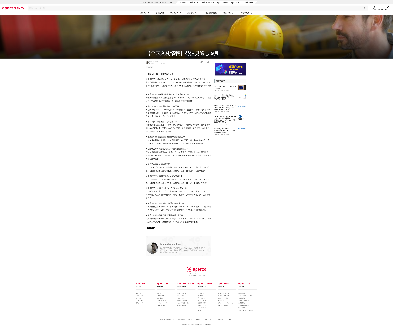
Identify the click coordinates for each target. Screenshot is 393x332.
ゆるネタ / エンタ (202, 308)
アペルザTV (160, 286)
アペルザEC (221, 286)
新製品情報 (160, 13)
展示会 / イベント (202, 300)
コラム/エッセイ (229, 13)
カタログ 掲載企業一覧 (183, 300)
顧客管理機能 (241, 293)
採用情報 (198, 319)
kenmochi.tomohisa (153, 61)
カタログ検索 (139, 295)
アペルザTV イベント (162, 303)
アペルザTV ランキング (162, 300)
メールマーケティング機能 (245, 295)
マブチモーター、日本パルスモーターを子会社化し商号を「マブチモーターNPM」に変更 (225, 107)
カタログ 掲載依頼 (181, 305)
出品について (221, 300)
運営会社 (190, 319)
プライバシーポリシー (209, 319)
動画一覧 (159, 293)
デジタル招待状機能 (243, 305)
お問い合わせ (229, 319)
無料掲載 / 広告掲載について (167, 319)
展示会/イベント (193, 13)
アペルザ (138, 286)
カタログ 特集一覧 (181, 293)
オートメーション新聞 (160, 63)
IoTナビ (199, 310)
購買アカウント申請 (223, 298)
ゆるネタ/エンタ (247, 13)
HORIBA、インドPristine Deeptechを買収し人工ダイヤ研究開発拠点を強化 (224, 130)
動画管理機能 (241, 303)
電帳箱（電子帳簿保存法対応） (246, 310)
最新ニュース (145, 13)
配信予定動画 (160, 298)
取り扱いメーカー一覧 (223, 293)
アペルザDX (241, 286)
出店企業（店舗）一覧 (223, 295)
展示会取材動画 (160, 295)
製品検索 (138, 293)
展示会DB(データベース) (142, 303)
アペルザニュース (202, 286)
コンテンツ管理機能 (243, 300)
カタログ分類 (180, 298)
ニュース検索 (139, 300)
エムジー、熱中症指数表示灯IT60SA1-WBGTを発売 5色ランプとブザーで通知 (225, 97)
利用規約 (220, 319)
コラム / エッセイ (202, 305)
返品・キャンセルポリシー (225, 305)
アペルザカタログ (181, 286)
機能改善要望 (181, 319)
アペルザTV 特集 (161, 305)
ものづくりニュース (224, 90)
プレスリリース (175, 13)
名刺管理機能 (241, 298)
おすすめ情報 (180, 295)
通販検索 (138, 298)
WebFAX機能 (241, 308)
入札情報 (149, 67)
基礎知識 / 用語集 (202, 303)
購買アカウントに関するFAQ (225, 303)
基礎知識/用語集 (211, 13)
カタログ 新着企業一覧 (183, 303)
